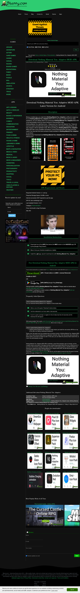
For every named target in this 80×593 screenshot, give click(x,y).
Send (77, 555)
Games (54, 14)
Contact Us (39, 14)
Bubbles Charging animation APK (35, 472)
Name (27, 535)
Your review (29, 548)
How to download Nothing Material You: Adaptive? (39, 301)
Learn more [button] (54, 590)
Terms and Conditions (63, 578)
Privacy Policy (27, 578)
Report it (48, 269)
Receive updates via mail (33, 555)
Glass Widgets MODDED (70, 413)
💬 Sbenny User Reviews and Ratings (37, 386)
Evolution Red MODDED (53, 472)
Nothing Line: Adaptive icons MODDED (52, 452)
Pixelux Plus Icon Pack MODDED (70, 433)
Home (19, 14)
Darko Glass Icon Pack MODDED (35, 452)
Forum (26, 14)
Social (47, 14)
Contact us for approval (50, 578)
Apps (60, 14)
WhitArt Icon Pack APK (70, 452)
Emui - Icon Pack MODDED (70, 472)
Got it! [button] (72, 589)
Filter (76, 49)
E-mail (27, 541)
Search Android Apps (52, 40)
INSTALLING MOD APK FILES (34, 288)
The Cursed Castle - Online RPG (44, 504)
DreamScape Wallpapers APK (35, 413)
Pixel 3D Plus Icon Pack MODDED (52, 413)
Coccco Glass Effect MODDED (35, 433)
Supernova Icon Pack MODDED (52, 433)
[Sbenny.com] (14, 3)
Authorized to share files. (38, 578)
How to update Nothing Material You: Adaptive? (38, 328)
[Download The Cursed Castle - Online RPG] (45, 515)
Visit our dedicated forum (72, 269)
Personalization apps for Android (40, 351)
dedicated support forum (18, 578)
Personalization (36, 205)
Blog (32, 14)
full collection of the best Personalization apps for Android (56, 353)
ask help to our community (43, 323)
